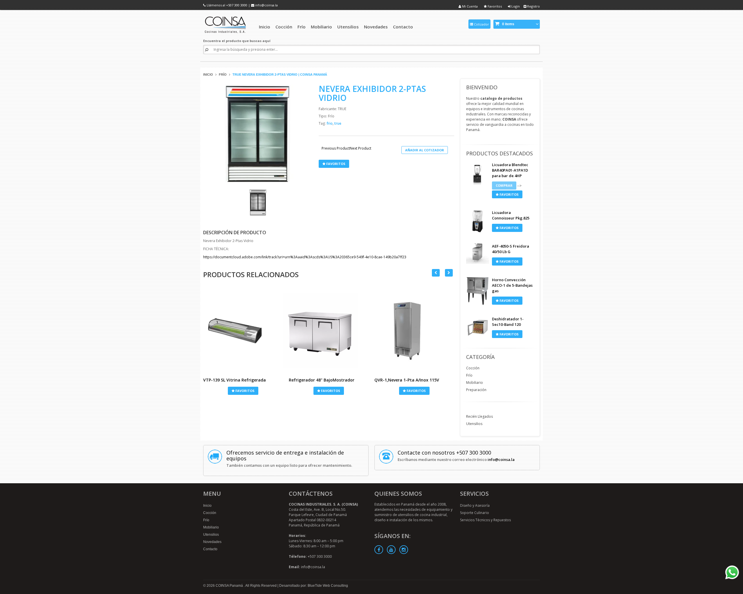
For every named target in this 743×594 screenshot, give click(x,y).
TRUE (342, 108)
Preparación (476, 389)
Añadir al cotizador (424, 150)
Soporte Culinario (474, 512)
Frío (223, 74)
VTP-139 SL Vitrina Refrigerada (234, 380)
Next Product (360, 148)
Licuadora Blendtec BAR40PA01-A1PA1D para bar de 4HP (510, 170)
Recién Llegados (479, 416)
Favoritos (494, 6)
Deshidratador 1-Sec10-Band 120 (508, 321)
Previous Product (336, 148)
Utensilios (474, 423)
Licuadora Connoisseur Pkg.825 (510, 215)
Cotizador (481, 24)
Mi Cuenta (469, 6)
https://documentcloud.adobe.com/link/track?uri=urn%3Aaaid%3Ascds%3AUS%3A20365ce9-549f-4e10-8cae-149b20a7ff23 (304, 257)
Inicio (208, 74)
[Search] (207, 49)
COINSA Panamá (230, 586)
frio (330, 123)
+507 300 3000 (236, 5)
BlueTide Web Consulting (328, 586)
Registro (533, 6)
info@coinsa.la (266, 5)
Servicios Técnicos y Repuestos (485, 519)
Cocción (472, 368)
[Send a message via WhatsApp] (732, 572)
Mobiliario (474, 382)
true (337, 123)
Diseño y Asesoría (475, 505)
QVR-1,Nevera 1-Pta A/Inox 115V (406, 380)
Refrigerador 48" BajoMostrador (321, 380)
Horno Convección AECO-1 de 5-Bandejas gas (512, 285)
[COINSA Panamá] (226, 24)
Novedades (212, 542)
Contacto (210, 549)
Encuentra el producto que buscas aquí (236, 41)
